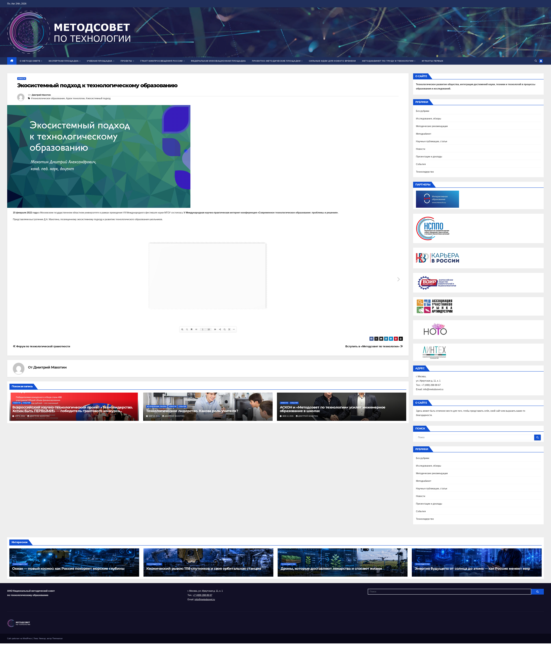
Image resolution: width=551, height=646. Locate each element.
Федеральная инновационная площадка (218, 61)
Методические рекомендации (432, 126)
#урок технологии (75, 98)
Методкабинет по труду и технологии (388, 61)
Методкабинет (423, 134)
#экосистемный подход (98, 98)
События (26, 403)
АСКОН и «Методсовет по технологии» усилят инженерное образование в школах (332, 409)
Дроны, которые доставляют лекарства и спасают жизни (331, 568)
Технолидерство (425, 172)
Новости (21, 78)
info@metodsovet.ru (205, 599)
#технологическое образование (48, 98)
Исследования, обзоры (157, 406)
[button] (536, 61)
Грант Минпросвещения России (161, 61)
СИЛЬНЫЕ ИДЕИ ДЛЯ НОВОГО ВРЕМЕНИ (332, 61)
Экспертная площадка (63, 61)
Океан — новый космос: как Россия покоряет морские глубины (68, 568)
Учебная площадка (100, 61)
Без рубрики (422, 111)
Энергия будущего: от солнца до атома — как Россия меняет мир (472, 568)
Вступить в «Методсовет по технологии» (372, 346)
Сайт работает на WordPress (20, 638)
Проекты (127, 61)
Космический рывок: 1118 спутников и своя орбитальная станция (203, 568)
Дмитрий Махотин (41, 95)
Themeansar (57, 638)
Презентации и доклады (429, 156)
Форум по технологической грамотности (43, 346)
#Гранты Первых (432, 61)
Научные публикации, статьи (431, 141)
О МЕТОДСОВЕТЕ (30, 61)
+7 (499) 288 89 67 (202, 595)
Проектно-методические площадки (276, 61)
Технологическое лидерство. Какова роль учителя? (192, 411)
